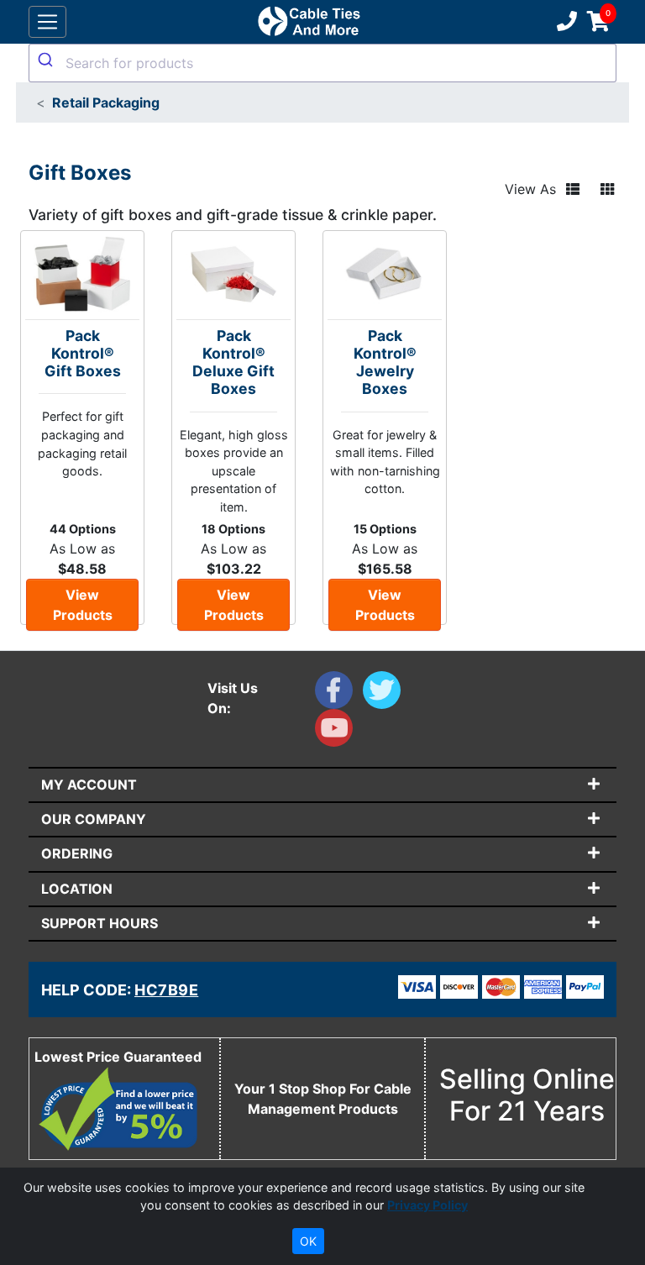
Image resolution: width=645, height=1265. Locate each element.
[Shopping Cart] (598, 22)
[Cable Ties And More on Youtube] (337, 731)
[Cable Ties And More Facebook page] (339, 693)
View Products (83, 604)
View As (530, 189)
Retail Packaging (106, 102)
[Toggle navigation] (47, 22)
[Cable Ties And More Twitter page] (385, 693)
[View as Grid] (607, 189)
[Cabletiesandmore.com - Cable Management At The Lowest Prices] (309, 22)
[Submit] (47, 59)
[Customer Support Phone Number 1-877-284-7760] (565, 22)
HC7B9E (166, 990)
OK (308, 1241)
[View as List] (572, 189)
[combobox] (322, 63)
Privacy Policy (427, 1205)
